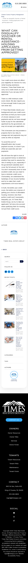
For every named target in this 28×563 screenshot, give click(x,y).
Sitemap (9, 537)
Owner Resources (14, 433)
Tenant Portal (14, 471)
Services (14, 441)
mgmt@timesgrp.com (14, 498)
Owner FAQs (14, 437)
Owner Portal (14, 445)
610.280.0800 (21, 3)
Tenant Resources (14, 459)
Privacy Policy (18, 537)
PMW (24, 535)
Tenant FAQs (14, 463)
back (5, 249)
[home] (7, 5)
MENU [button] (24, 7)
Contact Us (14, 420)
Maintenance (14, 467)
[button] (6, 271)
